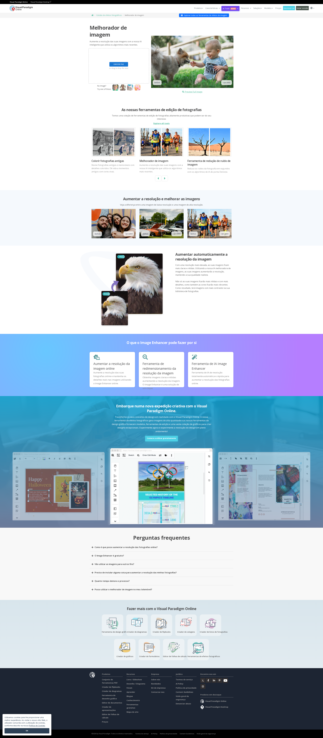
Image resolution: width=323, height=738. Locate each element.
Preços (278, 8)
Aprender (131, 692)
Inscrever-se (289, 8)
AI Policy (179, 684)
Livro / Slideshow (134, 679)
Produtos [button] (198, 8)
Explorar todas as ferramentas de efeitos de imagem (205, 15)
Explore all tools (161, 123)
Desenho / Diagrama (136, 684)
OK (27, 731)
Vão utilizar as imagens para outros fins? (114, 564)
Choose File (119, 64)
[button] (212, 8)
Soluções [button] (257, 8)
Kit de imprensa (158, 688)
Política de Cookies (37, 726)
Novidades (156, 684)
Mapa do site (132, 712)
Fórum (129, 688)
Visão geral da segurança (206, 734)
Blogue (130, 696)
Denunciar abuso (183, 703)
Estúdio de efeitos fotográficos (109, 15)
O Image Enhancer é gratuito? (109, 555)
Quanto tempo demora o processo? (112, 581)
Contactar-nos (157, 692)
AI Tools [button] (229, 8)
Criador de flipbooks (111, 687)
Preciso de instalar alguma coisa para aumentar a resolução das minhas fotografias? (136, 572)
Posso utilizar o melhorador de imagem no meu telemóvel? (123, 589)
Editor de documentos (112, 703)
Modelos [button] (268, 8)
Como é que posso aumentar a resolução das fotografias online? (126, 547)
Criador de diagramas (112, 691)
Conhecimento (133, 700)
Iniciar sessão (302, 8)
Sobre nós (155, 679)
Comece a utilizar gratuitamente (161, 438)
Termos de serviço (184, 679)
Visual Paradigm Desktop (40, 2)
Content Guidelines (184, 692)
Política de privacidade (186, 688)
